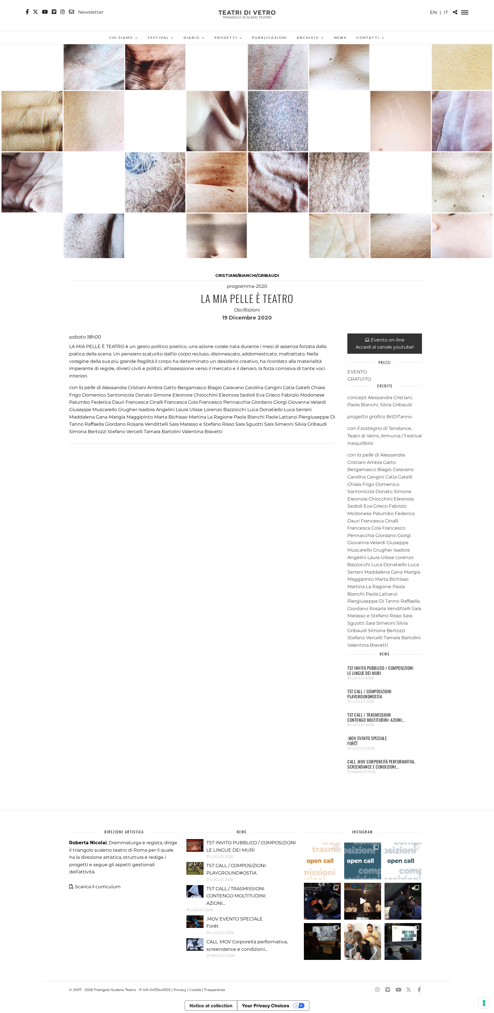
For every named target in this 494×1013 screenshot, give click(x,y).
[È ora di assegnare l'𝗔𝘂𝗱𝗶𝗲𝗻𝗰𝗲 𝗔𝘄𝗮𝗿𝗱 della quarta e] (362, 901)
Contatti (368, 37)
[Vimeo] (54, 12)
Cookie (195, 990)
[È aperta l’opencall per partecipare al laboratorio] (362, 861)
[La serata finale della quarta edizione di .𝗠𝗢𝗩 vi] (403, 901)
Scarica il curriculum (98, 886)
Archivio (308, 37)
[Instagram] (62, 12)
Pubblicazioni (269, 37)
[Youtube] (45, 12)
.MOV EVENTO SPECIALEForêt (367, 740)
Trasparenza (214, 990)
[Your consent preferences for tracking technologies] (484, 1003)
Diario (192, 37)
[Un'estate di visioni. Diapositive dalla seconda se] (322, 941)
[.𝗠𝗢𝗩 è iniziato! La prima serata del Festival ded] (403, 941)
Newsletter (90, 12)
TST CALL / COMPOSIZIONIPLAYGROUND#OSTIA (369, 694)
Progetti (225, 37)
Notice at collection (211, 1005)
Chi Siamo (121, 37)
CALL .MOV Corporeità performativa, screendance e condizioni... (381, 764)
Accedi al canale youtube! (385, 347)
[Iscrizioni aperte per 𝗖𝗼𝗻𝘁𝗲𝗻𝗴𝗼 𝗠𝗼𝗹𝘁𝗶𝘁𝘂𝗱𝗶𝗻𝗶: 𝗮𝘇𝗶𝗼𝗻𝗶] (322, 861)
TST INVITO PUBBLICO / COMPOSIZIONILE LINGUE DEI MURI (380, 670)
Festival (158, 37)
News (340, 37)
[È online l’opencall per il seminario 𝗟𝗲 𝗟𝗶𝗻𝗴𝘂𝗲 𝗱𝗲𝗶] (403, 861)
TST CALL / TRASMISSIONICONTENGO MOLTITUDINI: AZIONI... (376, 717)
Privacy (180, 990)
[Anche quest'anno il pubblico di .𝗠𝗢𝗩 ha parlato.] (322, 901)
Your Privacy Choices (265, 1005)
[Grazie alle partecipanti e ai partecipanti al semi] (362, 941)
